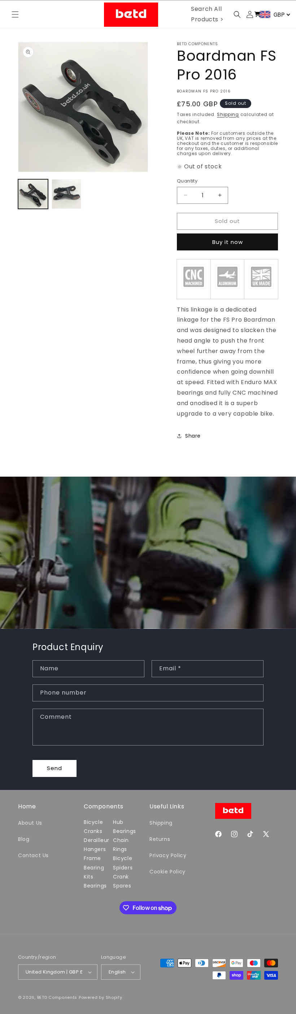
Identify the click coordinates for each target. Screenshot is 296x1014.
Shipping (228, 114)
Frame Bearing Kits (94, 867)
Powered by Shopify (100, 997)
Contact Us (33, 855)
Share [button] (193, 435)
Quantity (187, 180)
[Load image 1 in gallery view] (33, 194)
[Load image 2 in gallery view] (67, 194)
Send (54, 768)
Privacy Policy (167, 855)
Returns (159, 839)
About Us (30, 822)
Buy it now (227, 242)
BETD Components (57, 997)
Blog (23, 839)
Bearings (95, 885)
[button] (15, 14)
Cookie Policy (167, 871)
